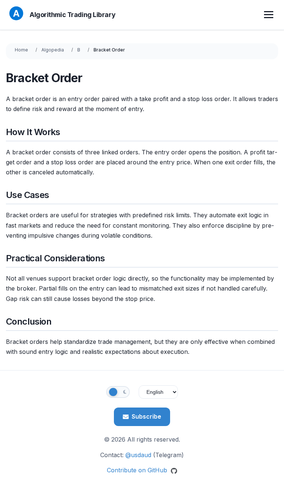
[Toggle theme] (118, 392)
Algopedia (52, 50)
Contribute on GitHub (138, 470)
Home (21, 50)
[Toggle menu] (269, 14)
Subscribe (146, 416)
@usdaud (138, 455)
